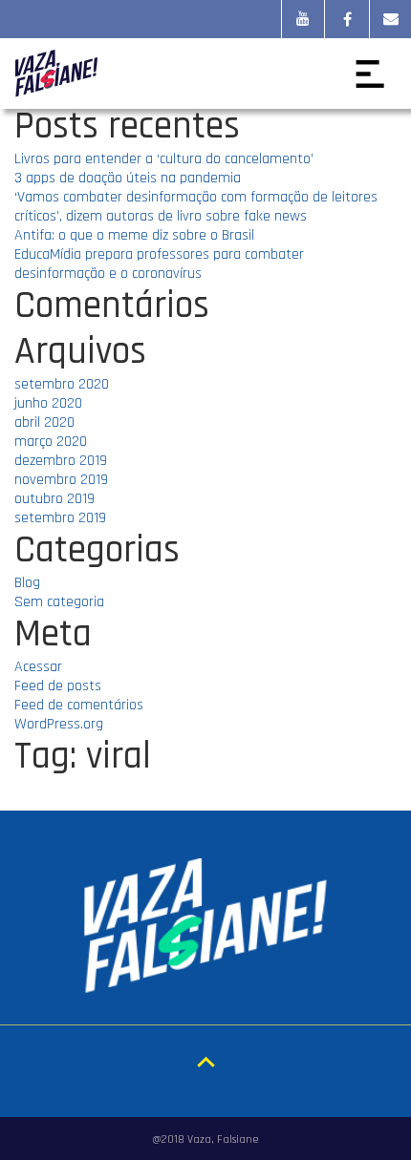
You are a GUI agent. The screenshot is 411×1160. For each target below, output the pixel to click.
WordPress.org (58, 724)
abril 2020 (44, 422)
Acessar (38, 667)
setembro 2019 (60, 518)
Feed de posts (57, 686)
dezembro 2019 (60, 461)
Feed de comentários (78, 705)
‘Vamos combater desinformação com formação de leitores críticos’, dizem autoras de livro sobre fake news (196, 206)
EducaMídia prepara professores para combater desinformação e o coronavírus (159, 264)
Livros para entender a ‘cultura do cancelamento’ (164, 159)
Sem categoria (59, 602)
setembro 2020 (61, 384)
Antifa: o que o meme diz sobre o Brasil (134, 235)
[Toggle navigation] (370, 73)
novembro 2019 (61, 480)
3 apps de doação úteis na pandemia (127, 178)
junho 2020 (48, 403)
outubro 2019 (54, 499)
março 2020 (50, 442)
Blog (27, 583)
